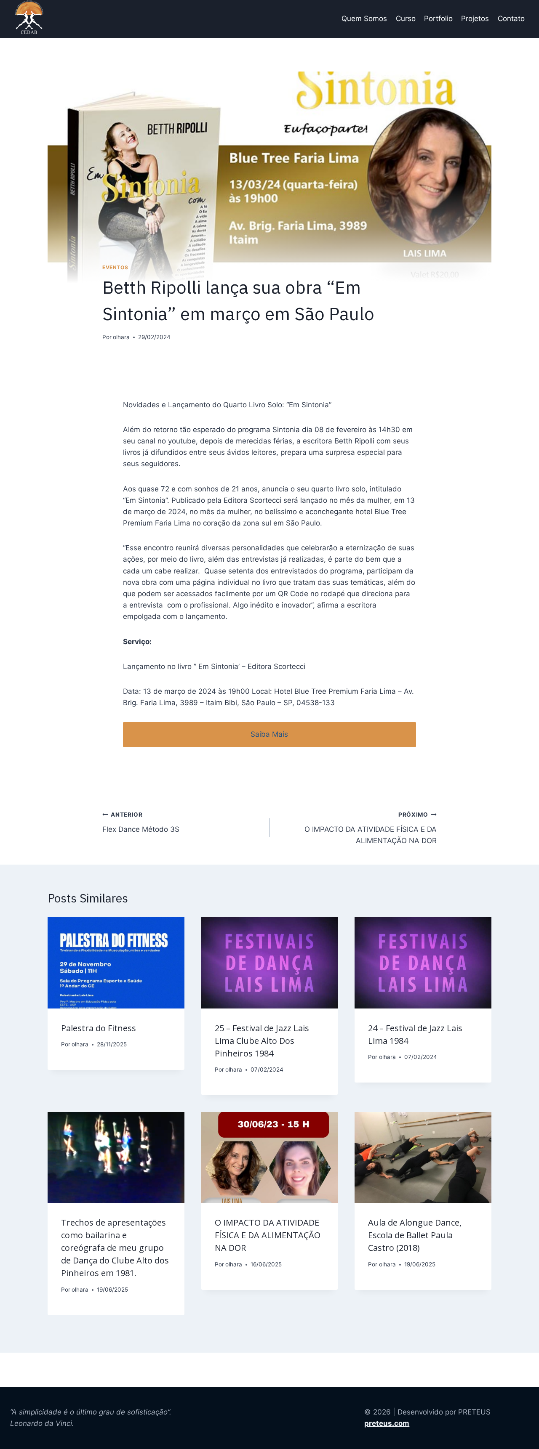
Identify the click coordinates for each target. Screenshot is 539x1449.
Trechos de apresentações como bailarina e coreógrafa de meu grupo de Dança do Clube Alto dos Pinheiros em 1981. (115, 1248)
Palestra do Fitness (98, 1028)
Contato (511, 18)
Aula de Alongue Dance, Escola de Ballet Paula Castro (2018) (415, 1235)
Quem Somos (364, 18)
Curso (406, 18)
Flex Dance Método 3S (140, 822)
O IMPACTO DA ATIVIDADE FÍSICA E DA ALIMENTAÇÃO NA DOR (370, 828)
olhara (121, 337)
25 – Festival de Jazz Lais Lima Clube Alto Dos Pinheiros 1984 (262, 1040)
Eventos (115, 267)
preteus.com (386, 1423)
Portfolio (438, 18)
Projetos (475, 18)
